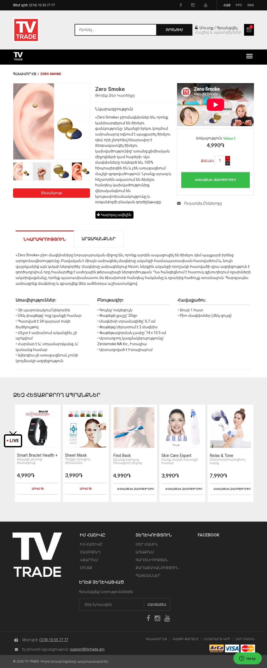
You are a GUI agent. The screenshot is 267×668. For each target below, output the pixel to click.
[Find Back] (85, 427)
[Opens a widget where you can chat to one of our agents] (247, 658)
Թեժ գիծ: (34, 5)
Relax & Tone (173, 455)
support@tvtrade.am (87, 649)
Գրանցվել (227, 28)
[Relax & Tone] (182, 427)
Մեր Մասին (245, 639)
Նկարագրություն (44, 239)
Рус (239, 5)
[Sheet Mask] (37, 427)
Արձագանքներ (99, 238)
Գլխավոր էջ (24, 74)
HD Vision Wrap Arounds (224, 455)
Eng (250, 5)
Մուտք (206, 28)
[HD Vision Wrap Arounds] (230, 427)
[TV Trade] (26, 30)
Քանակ (207, 161)
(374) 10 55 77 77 (53, 640)
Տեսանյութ (51, 193)
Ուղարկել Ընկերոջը (202, 203)
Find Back (74, 455)
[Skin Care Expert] (134, 427)
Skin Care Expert (128, 455)
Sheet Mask (28, 455)
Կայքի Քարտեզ (185, 639)
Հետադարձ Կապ (217, 639)
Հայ (226, 5)
